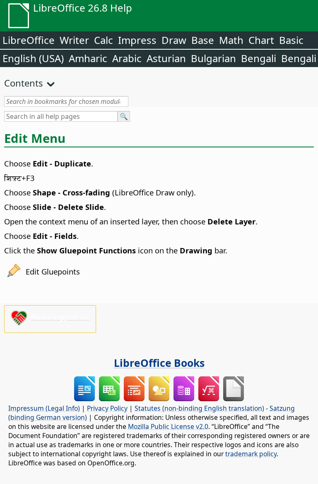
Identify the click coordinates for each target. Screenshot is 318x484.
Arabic (127, 58)
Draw (173, 40)
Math (231, 40)
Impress (137, 40)
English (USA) (33, 58)
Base (202, 40)
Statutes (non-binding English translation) (199, 408)
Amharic (88, 58)
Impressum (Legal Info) (44, 408)
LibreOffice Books (159, 363)
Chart (261, 40)
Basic (291, 40)
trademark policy (251, 453)
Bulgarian (213, 58)
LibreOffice (28, 40)
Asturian (166, 58)
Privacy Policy (107, 408)
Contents (23, 83)
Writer (74, 40)
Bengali (258, 58)
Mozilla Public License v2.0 (168, 426)
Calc (103, 40)
